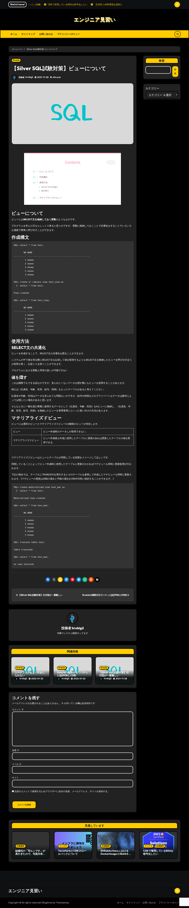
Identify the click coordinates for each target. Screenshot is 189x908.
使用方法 (43, 182)
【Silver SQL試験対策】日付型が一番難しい (40, 595)
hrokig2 (29, 77)
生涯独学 (20, 846)
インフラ (63, 846)
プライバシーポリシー (68, 34)
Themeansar (62, 902)
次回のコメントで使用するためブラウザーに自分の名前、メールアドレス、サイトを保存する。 (62, 791)
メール (16, 764)
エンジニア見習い (94, 19)
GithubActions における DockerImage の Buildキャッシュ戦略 (115, 853)
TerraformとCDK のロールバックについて (72, 852)
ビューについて (46, 171)
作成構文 (43, 176)
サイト (15, 777)
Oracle (16, 60)
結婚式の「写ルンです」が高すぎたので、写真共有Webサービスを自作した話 (30, 853)
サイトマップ (28, 34)
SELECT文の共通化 (49, 187)
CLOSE (111, 162)
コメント (18, 709)
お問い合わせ (46, 34)
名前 (15, 750)
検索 (162, 60)
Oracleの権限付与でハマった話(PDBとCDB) (104, 595)
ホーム (13, 34)
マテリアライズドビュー (50, 197)
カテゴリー (152, 88)
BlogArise (47, 902)
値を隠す (45, 190)
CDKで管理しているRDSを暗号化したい (158, 852)
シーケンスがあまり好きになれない (30, 674)
